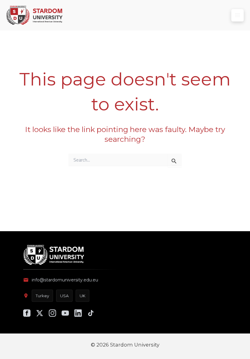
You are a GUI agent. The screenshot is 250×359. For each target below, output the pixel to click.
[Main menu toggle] (237, 15)
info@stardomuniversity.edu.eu (65, 280)
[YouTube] (65, 313)
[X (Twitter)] (39, 313)
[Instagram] (52, 313)
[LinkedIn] (78, 313)
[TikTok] (91, 313)
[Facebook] (26, 313)
